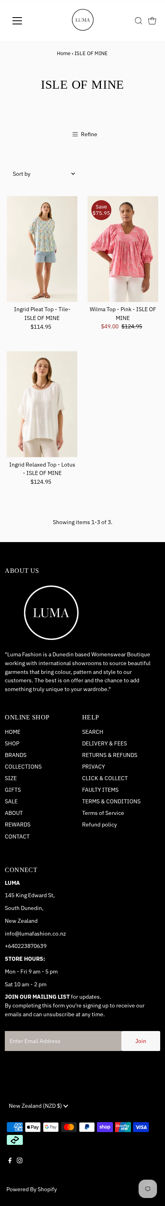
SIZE (11, 778)
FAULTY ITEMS (100, 789)
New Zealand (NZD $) (36, 1105)
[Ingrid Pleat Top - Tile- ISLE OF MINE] (42, 249)
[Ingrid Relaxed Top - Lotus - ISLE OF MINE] (42, 404)
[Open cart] (152, 20)
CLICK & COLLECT (105, 778)
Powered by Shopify (31, 1189)
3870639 (35, 946)
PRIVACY (93, 766)
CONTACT (17, 836)
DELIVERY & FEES (104, 743)
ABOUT (14, 813)
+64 (9, 946)
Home (63, 53)
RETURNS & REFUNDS (109, 755)
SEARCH (92, 731)
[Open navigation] (25, 21)
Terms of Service (103, 813)
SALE (11, 801)
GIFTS (13, 789)
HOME (12, 731)
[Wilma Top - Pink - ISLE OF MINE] (122, 249)
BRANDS (15, 755)
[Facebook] (10, 1167)
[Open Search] (138, 20)
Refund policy (99, 824)
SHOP (12, 743)
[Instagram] (19, 1167)
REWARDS (17, 824)
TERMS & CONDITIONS (111, 801)
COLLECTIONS (23, 766)
